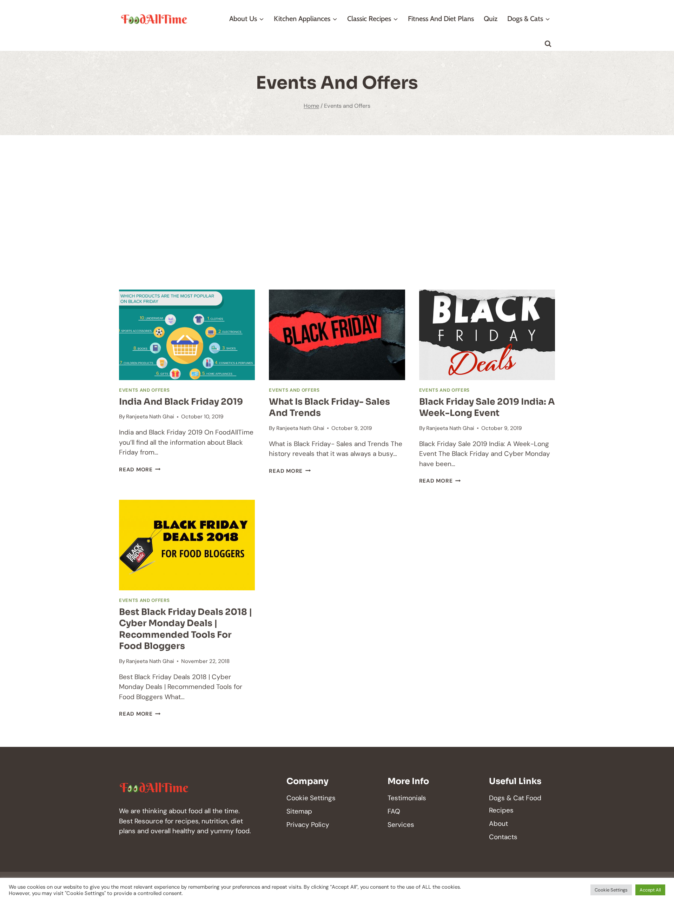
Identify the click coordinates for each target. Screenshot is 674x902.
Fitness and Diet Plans (441, 18)
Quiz (490, 18)
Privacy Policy (307, 824)
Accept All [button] (650, 890)
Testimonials (407, 798)
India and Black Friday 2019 (181, 401)
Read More (140, 469)
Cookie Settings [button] (611, 890)
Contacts (503, 837)
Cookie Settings (311, 798)
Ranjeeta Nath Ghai (150, 416)
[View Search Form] (548, 44)
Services (401, 824)
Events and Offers (144, 390)
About (498, 823)
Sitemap (299, 811)
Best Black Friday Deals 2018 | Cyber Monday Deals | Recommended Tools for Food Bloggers (185, 629)
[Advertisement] (337, 212)
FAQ (394, 811)
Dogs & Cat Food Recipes (515, 804)
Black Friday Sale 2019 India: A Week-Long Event (487, 407)
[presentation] (187, 335)
